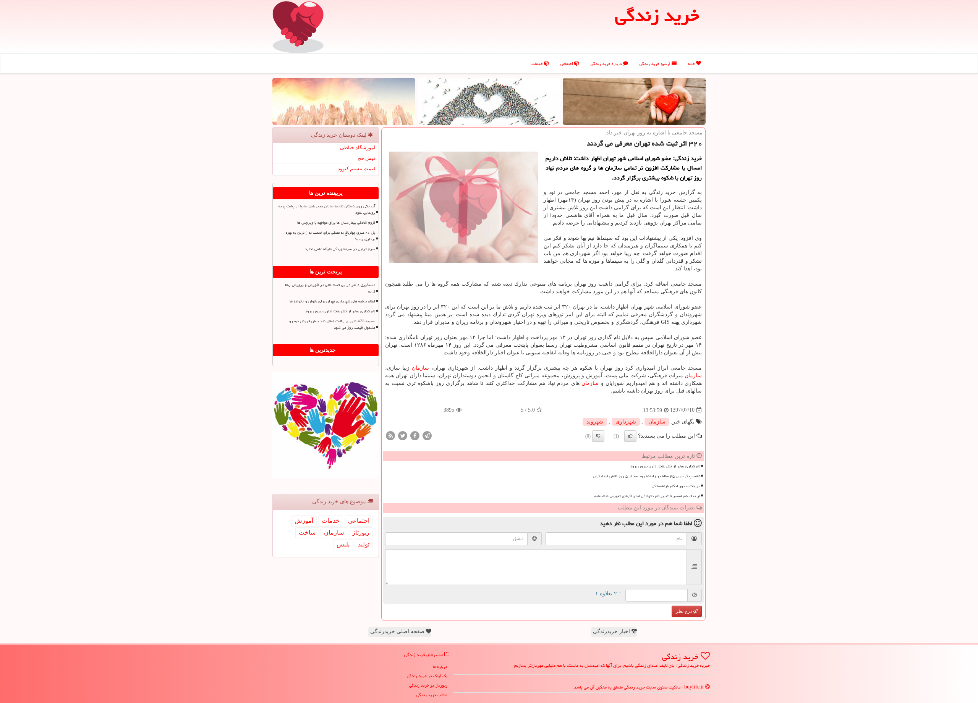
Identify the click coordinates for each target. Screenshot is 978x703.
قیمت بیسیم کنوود (357, 168)
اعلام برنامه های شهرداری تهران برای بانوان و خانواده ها (332, 301)
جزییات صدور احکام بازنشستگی (676, 486)
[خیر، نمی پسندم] (598, 436)
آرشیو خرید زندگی (656, 64)
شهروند (594, 422)
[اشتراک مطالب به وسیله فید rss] (390, 435)
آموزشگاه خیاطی (358, 147)
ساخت (307, 532)
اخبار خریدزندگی (612, 631)
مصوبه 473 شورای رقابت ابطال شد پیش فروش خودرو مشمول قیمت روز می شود (332, 324)
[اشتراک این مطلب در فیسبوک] (415, 435)
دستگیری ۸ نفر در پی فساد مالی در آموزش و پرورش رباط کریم (330, 288)
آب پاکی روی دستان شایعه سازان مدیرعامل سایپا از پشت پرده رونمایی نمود (327, 209)
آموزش (304, 520)
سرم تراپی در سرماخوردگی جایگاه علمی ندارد (340, 249)
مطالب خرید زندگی (431, 695)
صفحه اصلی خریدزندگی (398, 631)
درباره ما (440, 667)
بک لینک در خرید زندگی (427, 676)
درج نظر (684, 611)
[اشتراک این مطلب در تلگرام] (427, 435)
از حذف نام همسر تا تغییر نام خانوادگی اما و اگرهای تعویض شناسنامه (647, 496)
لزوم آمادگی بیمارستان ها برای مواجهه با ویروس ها (336, 222)
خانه (692, 64)
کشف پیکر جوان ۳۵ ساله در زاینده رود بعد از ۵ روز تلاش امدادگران (646, 476)
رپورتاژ (360, 532)
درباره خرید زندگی (607, 64)
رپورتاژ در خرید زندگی (428, 685)
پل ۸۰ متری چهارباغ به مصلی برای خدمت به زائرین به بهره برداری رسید (330, 236)
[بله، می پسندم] (630, 436)
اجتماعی (567, 64)
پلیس (343, 544)
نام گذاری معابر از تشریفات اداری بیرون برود (665, 466)
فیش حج (367, 158)
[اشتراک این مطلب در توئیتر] (402, 435)
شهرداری (625, 422)
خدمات (537, 64)
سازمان (420, 368)
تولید (363, 544)
